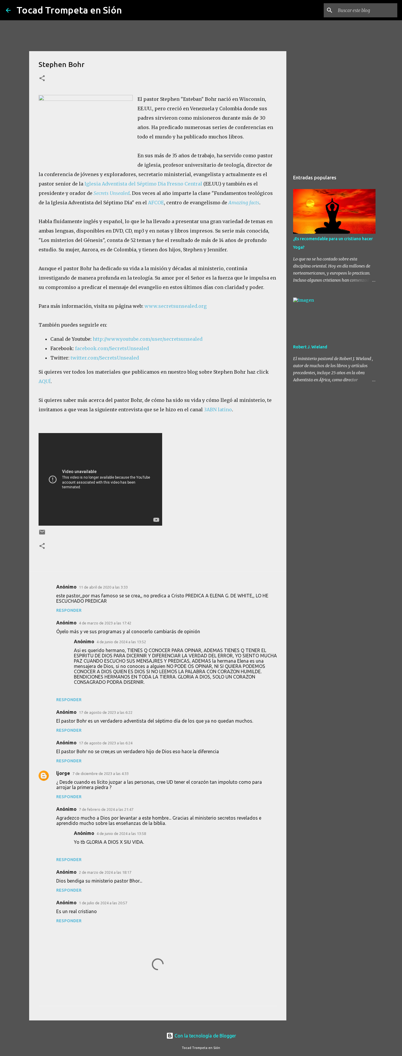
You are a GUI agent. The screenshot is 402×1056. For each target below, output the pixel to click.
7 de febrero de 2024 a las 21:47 (106, 809)
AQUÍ (45, 381)
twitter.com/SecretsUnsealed (105, 358)
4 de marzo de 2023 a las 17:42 (105, 623)
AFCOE (156, 202)
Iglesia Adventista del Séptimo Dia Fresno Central (143, 184)
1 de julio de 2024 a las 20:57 (103, 903)
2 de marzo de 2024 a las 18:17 (105, 872)
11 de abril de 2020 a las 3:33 (103, 587)
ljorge (63, 773)
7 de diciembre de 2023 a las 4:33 (100, 773)
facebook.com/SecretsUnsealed (112, 348)
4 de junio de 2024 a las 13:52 (121, 642)
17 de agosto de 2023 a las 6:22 (105, 712)
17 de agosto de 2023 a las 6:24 (105, 743)
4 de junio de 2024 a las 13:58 (121, 833)
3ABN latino (218, 409)
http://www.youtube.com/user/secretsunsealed (147, 339)
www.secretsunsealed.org (175, 306)
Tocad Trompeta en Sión (69, 10)
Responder (69, 610)
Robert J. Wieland (310, 347)
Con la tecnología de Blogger (204, 1035)
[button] (42, 79)
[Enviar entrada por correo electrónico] (42, 534)
